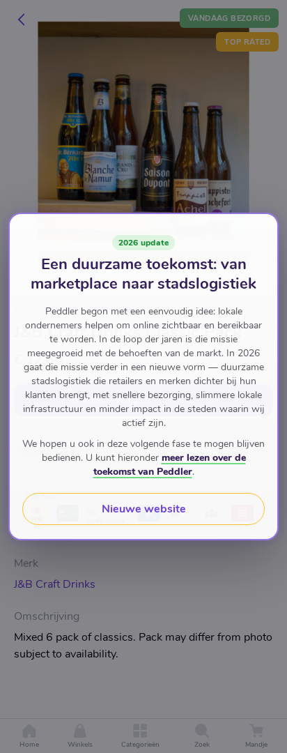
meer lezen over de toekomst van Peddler (169, 464)
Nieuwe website (144, 509)
